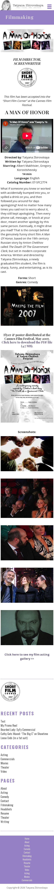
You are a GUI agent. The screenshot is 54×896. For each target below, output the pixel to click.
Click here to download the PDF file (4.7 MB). (27, 344)
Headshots (6, 809)
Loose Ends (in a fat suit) (14, 738)
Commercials (8, 759)
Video (4, 771)
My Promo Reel (9, 725)
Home (27, 838)
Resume (5, 813)
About (4, 788)
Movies (4, 763)
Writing (5, 821)
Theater (5, 767)
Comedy (5, 797)
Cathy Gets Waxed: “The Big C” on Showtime (24, 734)
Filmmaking (7, 805)
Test (3, 721)
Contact (5, 801)
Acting (4, 755)
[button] (50, 6)
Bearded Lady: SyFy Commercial (18, 729)
